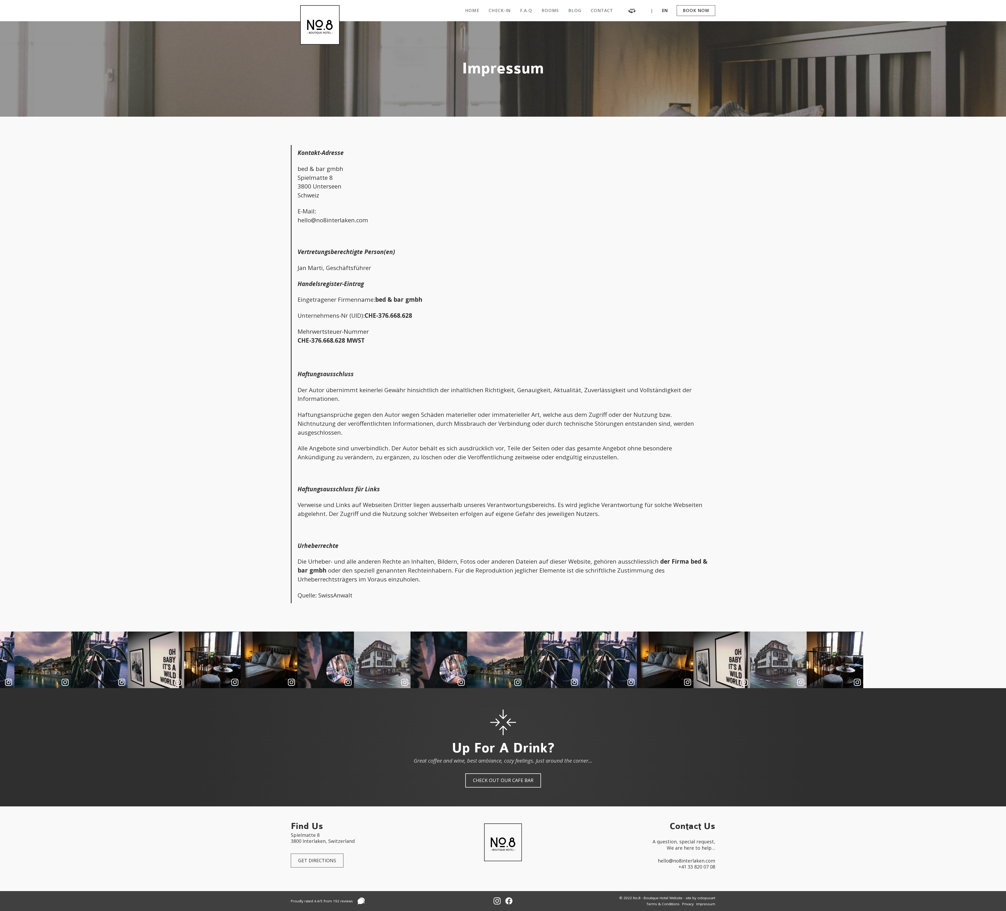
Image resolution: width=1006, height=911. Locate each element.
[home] (320, 25)
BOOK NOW (696, 10)
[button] (665, 10)
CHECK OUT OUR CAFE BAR (503, 780)
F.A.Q (526, 10)
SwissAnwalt (335, 595)
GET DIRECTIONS (317, 860)
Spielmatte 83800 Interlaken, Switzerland (323, 838)
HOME (472, 10)
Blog (574, 10)
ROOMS (550, 10)
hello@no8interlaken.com (686, 861)
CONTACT (602, 10)
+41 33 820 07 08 (697, 867)
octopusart (706, 898)
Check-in (500, 10)
